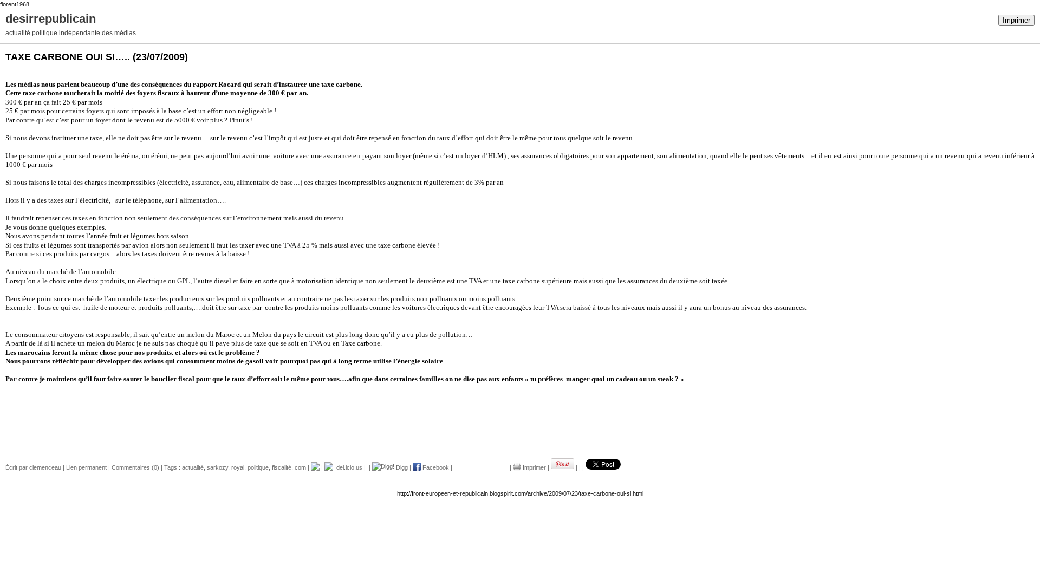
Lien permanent (86, 467)
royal (237, 467)
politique (258, 467)
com (300, 467)
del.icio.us (347, 467)
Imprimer (1016, 20)
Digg (401, 467)
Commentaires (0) (135, 467)
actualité (193, 467)
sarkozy (217, 467)
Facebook (435, 467)
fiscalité (281, 467)
